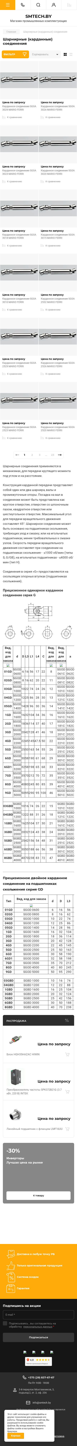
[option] (13, 1225)
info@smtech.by (42, 1402)
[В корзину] (67, 1054)
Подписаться (38, 1337)
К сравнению (14, 117)
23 (52, 455)
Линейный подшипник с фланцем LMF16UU (34, 1129)
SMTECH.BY (38, 16)
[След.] (59, 454)
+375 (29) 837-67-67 (41, 1377)
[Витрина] (64, 54)
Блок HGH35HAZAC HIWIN (23, 1054)
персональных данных (37, 1326)
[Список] (71, 54)
